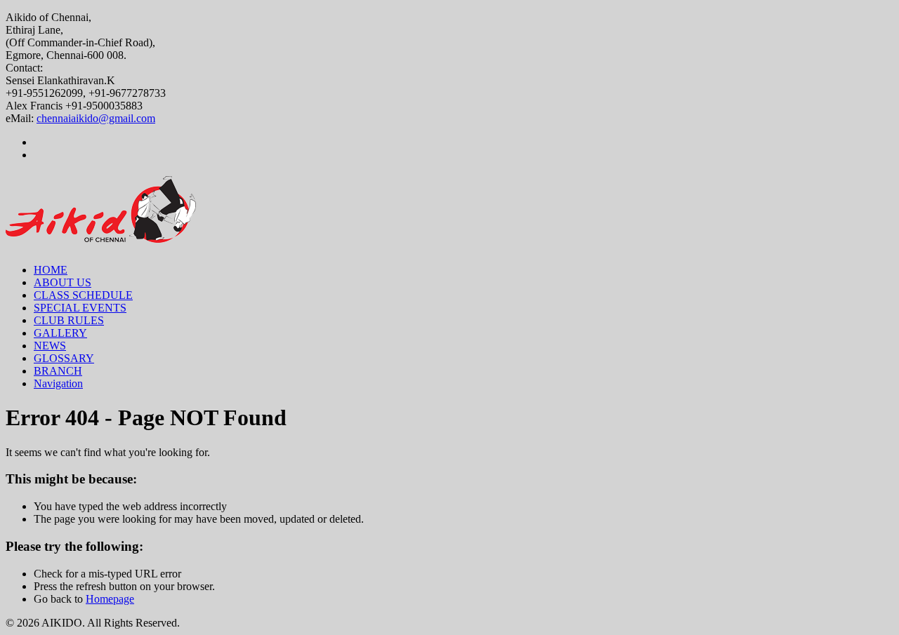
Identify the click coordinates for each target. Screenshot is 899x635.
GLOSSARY (64, 358)
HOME (50, 270)
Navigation (58, 383)
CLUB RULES (69, 320)
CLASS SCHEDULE (83, 295)
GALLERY (60, 333)
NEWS (50, 346)
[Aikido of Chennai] (101, 235)
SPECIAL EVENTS (80, 308)
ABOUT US (62, 282)
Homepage (110, 599)
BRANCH (58, 371)
